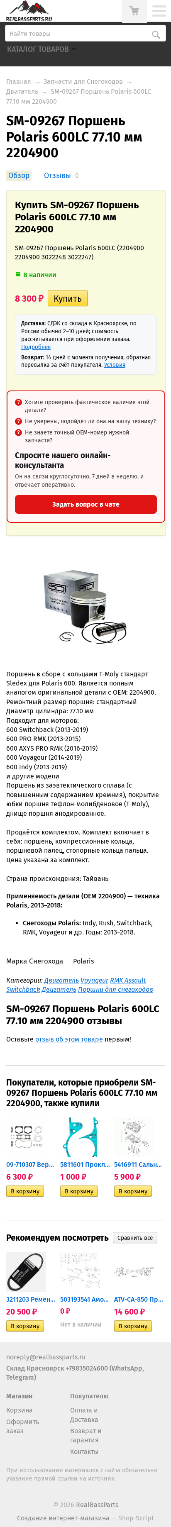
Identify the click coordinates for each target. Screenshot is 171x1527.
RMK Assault (128, 980)
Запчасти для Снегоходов (83, 81)
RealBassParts (97, 1505)
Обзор (18, 175)
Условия (114, 364)
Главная (18, 81)
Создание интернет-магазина (63, 1518)
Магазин (19, 1396)
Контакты (84, 1452)
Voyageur (94, 980)
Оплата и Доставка (84, 1414)
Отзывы (57, 175)
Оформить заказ (22, 1426)
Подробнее (36, 347)
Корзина (19, 1410)
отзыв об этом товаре (69, 1039)
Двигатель (22, 91)
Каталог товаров (38, 49)
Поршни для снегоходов (115, 989)
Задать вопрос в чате (86, 504)
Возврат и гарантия (86, 1435)
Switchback (23, 989)
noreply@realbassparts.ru (46, 1357)
